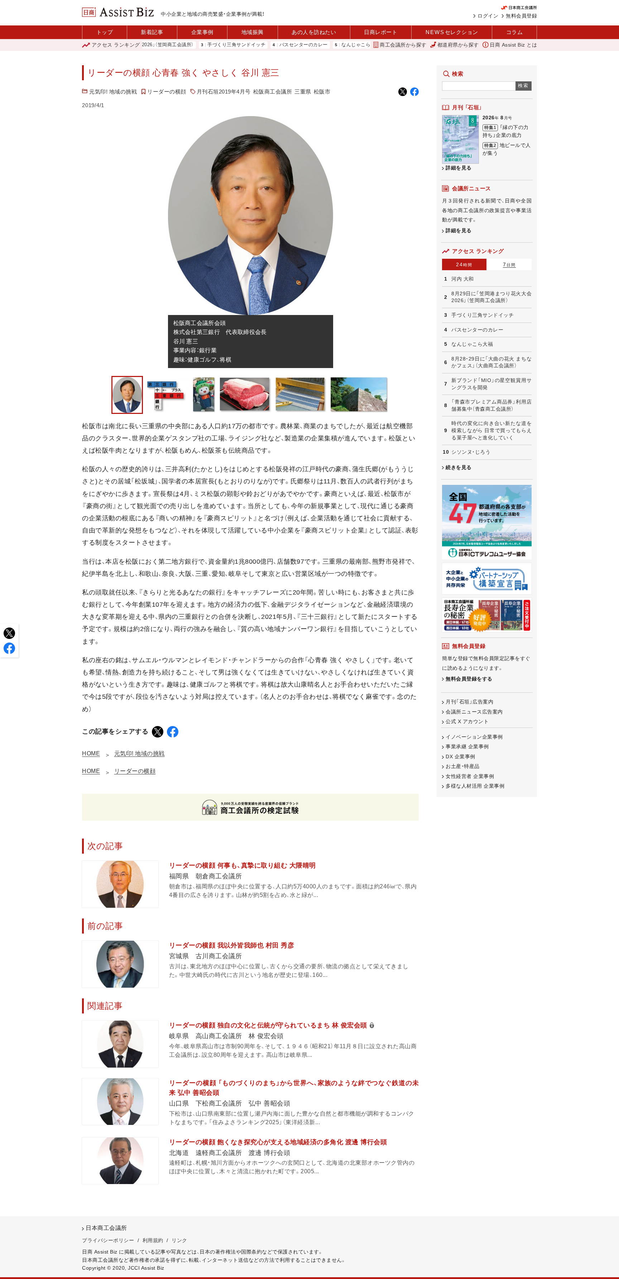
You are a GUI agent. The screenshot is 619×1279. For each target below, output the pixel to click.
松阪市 (322, 92)
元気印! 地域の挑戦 (113, 92)
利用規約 (153, 1240)
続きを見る (459, 467)
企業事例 (202, 32)
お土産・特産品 (463, 766)
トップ (104, 32)
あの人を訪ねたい (314, 32)
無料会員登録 (521, 16)
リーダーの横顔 (166, 92)
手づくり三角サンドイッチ (203, 45)
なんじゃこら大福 (327, 45)
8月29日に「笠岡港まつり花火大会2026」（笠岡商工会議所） (491, 297)
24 (464, 264)
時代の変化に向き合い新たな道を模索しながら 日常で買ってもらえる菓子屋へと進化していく (491, 430)
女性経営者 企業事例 (470, 776)
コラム (514, 32)
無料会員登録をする (469, 679)
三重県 (302, 92)
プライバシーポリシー (108, 1240)
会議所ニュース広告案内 (474, 712)
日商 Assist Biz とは (513, 45)
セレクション (452, 32)
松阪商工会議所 (272, 92)
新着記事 (152, 32)
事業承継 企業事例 (467, 746)
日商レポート (380, 32)
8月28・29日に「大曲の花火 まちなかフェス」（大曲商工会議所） (491, 362)
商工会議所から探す (403, 45)
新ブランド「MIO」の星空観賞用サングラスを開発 (491, 383)
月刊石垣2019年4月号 (224, 92)
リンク (179, 1240)
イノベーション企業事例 (474, 737)
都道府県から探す (458, 45)
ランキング (116, 45)
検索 (523, 85)
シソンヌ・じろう (470, 452)
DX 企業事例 (460, 756)
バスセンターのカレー (270, 45)
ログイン (488, 16)
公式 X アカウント (467, 721)
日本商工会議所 (106, 1228)
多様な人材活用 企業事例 (475, 786)
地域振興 (252, 32)
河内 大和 (462, 279)
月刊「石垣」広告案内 (469, 702)
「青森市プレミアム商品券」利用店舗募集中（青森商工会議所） (491, 405)
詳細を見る (459, 168)
